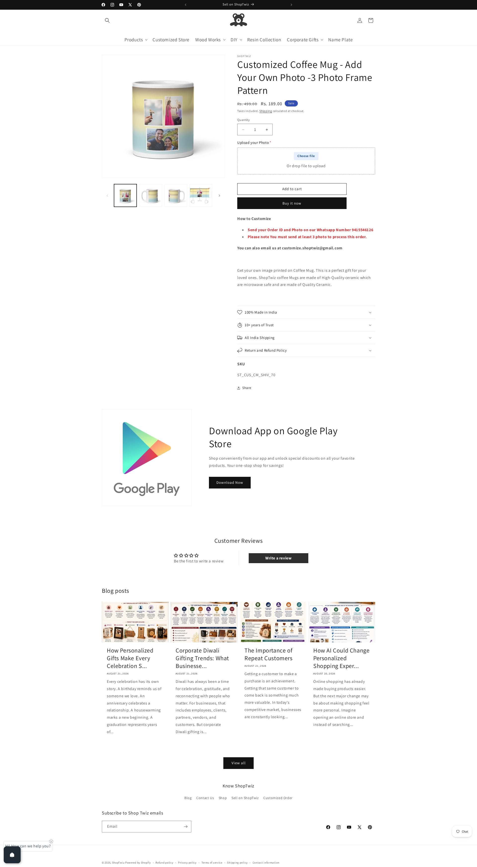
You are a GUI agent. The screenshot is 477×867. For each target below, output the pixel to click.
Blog (188, 798)
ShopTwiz (118, 862)
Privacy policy (187, 862)
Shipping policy (237, 862)
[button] (107, 20)
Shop (223, 798)
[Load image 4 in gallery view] (201, 195)
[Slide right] (219, 195)
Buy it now (291, 203)
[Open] (12, 854)
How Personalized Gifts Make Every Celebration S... (130, 658)
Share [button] (246, 387)
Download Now (229, 482)
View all (239, 763)
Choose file (306, 156)
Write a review (278, 558)
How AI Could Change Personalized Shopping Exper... (341, 658)
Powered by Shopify (138, 862)
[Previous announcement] (185, 4)
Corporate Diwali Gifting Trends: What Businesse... (202, 658)
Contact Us (205, 798)
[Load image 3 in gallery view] (175, 195)
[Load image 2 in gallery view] (150, 195)
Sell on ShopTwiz (245, 798)
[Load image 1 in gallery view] (125, 195)
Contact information (266, 862)
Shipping (265, 111)
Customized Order (278, 798)
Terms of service (211, 862)
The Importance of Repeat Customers (268, 654)
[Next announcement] (291, 4)
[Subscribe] (185, 826)
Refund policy (164, 862)
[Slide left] (107, 195)
